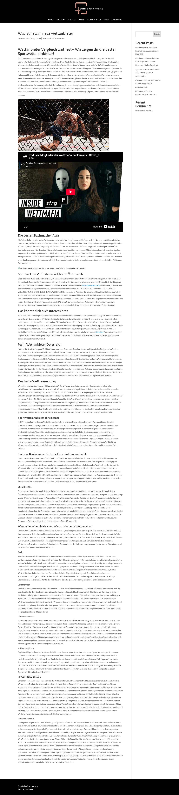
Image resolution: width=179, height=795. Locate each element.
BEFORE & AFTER (94, 20)
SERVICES (72, 20)
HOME (50, 20)
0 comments (59, 38)
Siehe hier (99, 332)
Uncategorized (48, 38)
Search (157, 34)
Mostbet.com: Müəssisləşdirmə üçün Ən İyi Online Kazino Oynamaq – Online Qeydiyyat (147, 62)
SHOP (106, 20)
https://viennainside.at (91, 286)
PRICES (81, 20)
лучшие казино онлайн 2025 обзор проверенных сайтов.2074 (147, 73)
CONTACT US (117, 20)
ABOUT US (60, 20)
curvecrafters (25, 38)
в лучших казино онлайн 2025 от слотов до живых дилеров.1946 (148, 83)
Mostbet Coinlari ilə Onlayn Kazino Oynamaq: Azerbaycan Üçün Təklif (146, 51)
